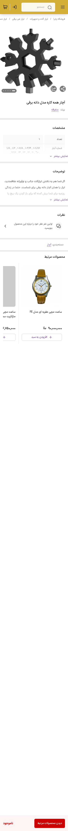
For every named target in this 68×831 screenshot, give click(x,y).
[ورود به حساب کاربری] (15, 7)
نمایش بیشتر (61, 156)
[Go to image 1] (13, 90)
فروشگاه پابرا (59, 19)
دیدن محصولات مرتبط (49, 823)
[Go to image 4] (5, 90)
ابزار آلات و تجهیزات (39, 19)
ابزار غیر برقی (18, 19)
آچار (49, 245)
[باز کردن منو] (62, 7)
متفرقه (55, 110)
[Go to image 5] (3, 90)
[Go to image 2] (10, 90)
